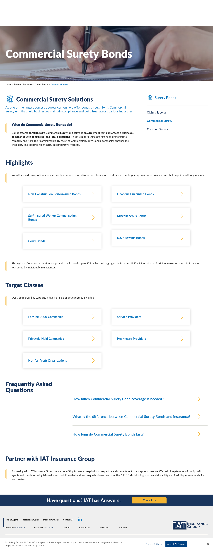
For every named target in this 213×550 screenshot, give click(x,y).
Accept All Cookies (176, 543)
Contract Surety (157, 129)
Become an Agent (30, 519)
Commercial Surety (59, 84)
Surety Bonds (41, 84)
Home (8, 84)
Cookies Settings (153, 543)
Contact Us (149, 500)
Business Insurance (23, 84)
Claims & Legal (157, 112)
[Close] (208, 544)
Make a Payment (50, 519)
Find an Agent (11, 519)
